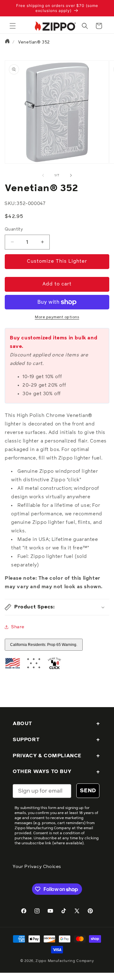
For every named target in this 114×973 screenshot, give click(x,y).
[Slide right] (71, 175)
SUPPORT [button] (26, 739)
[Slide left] (43, 175)
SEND (88, 791)
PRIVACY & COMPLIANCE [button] (47, 755)
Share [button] (17, 627)
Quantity (14, 229)
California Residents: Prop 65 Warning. (43, 644)
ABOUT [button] (22, 723)
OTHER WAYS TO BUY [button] (42, 771)
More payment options (57, 317)
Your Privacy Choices (37, 867)
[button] (13, 26)
